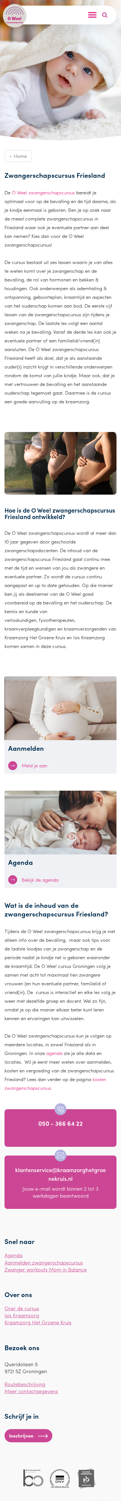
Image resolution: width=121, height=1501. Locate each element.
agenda (54, 1053)
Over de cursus (22, 1308)
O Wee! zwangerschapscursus (43, 192)
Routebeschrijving (25, 1384)
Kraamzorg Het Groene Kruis (38, 1322)
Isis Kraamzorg (22, 1315)
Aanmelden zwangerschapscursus (44, 1262)
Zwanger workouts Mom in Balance (46, 1269)
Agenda (14, 1255)
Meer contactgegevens (31, 1391)
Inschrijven (21, 1435)
